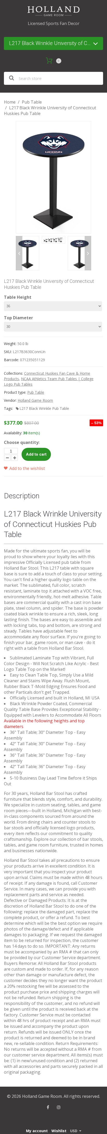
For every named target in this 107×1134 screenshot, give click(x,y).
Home (10, 102)
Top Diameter (18, 318)
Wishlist (58, 1130)
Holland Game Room (35, 400)
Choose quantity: (21, 442)
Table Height (17, 297)
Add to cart (36, 454)
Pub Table (32, 102)
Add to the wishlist (26, 468)
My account (37, 1130)
